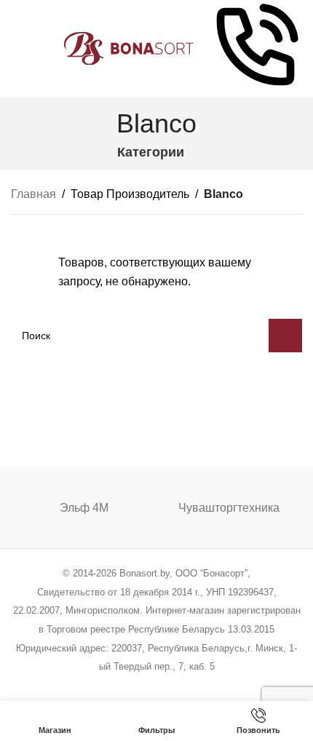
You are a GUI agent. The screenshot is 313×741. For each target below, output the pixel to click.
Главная (33, 194)
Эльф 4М (84, 508)
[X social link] (101, 686)
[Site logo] (129, 47)
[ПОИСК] (285, 335)
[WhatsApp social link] (175, 686)
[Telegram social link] (211, 686)
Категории (150, 152)
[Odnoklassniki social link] (156, 686)
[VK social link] (193, 686)
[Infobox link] (255, 48)
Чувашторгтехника (229, 508)
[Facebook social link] (83, 686)
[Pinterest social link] (138, 686)
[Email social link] (120, 686)
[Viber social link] (230, 686)
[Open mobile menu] (17, 48)
